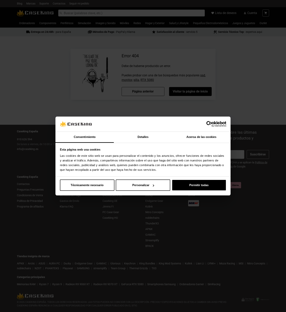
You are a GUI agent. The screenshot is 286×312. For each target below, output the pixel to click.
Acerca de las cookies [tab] (201, 137)
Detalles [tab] (143, 137)
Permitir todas (199, 185)
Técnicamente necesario (87, 185)
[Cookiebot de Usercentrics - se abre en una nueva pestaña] (209, 124)
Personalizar (140, 185)
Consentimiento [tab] (85, 137)
